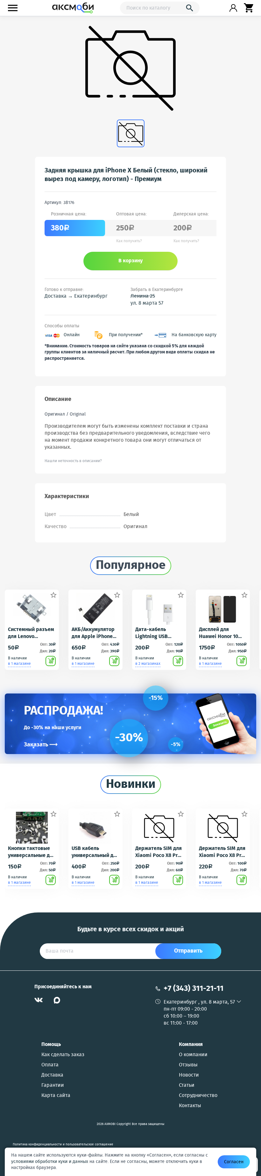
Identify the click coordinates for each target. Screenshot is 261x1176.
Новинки (130, 784)
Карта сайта (55, 1095)
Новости (189, 1075)
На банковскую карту (194, 335)
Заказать (41, 744)
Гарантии (52, 1085)
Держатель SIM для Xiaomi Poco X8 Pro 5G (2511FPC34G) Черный (222, 852)
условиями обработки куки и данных (49, 1161)
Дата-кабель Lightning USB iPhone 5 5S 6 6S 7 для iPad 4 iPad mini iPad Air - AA (156, 633)
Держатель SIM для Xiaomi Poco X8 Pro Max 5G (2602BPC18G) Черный (158, 852)
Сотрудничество (198, 1095)
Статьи (186, 1085)
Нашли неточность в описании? (73, 461)
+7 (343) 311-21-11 (193, 989)
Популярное (131, 565)
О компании (193, 1054)
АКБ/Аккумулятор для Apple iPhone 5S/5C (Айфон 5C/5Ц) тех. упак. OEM (93, 633)
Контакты (190, 1105)
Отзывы (188, 1065)
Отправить (188, 951)
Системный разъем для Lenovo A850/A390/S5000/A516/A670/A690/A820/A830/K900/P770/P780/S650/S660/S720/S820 (32, 633)
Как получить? (129, 241)
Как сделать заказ (62, 1054)
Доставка (52, 1075)
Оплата (50, 1065)
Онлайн (72, 335)
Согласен (233, 1161)
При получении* (126, 335)
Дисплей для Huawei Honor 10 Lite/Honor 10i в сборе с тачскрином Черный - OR (218, 633)
